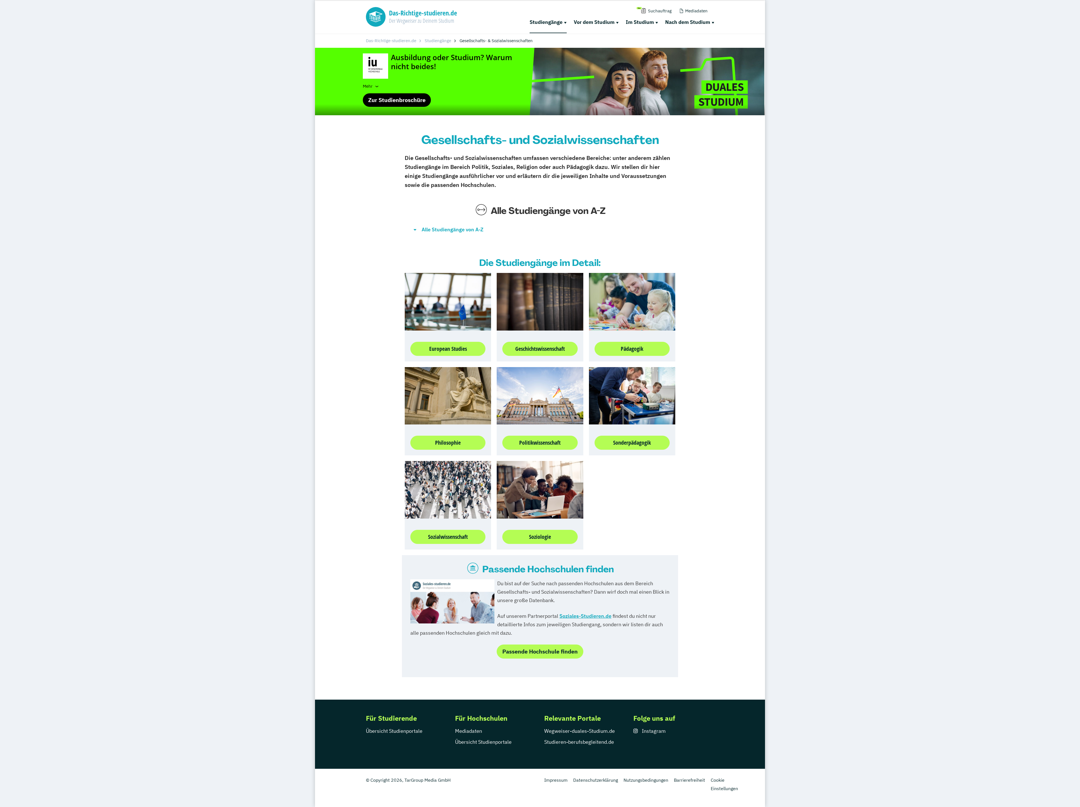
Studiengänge (546, 22)
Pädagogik (632, 348)
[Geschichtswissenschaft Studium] (540, 301)
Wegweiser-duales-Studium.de (579, 731)
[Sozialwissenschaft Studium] (448, 489)
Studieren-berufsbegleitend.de (579, 742)
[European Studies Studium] (448, 301)
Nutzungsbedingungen (646, 780)
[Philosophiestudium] (448, 395)
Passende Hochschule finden (540, 651)
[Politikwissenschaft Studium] (540, 395)
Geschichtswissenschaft (540, 348)
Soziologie (540, 537)
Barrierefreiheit (689, 780)
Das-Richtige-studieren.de (391, 40)
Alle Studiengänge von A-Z (452, 229)
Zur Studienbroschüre (397, 100)
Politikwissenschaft (540, 442)
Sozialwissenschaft (448, 537)
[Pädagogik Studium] (632, 301)
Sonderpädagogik (632, 442)
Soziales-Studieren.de (585, 616)
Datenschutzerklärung (595, 780)
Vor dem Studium (594, 22)
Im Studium (640, 22)
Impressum (556, 780)
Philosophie (448, 442)
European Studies (448, 348)
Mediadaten (468, 731)
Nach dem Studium (687, 22)
